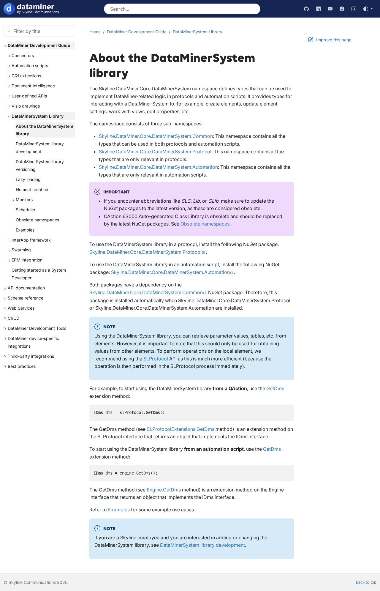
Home (95, 31)
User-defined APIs (29, 95)
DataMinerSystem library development (40, 147)
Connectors (23, 55)
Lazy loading (28, 179)
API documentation (26, 287)
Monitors (24, 199)
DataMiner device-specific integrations (33, 342)
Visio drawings (26, 105)
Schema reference (25, 297)
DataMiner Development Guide (39, 45)
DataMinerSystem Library (38, 116)
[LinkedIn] (318, 9)
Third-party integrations (31, 356)
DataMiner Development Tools (37, 328)
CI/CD (13, 318)
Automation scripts (30, 65)
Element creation (32, 189)
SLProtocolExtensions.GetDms (180, 429)
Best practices (22, 366)
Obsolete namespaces (37, 219)
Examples (25, 229)
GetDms (275, 388)
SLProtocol (155, 359)
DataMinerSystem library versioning (40, 165)
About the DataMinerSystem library (44, 130)
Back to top (366, 582)
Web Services (21, 308)
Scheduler (25, 209)
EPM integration (27, 259)
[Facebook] (342, 9)
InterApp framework (31, 239)
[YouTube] (330, 9)
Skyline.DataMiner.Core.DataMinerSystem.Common (156, 136)
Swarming (21, 249)
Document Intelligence (33, 85)
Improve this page (334, 39)
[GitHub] (306, 9)
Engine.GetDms (164, 490)
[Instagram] (354, 9)
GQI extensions (26, 75)
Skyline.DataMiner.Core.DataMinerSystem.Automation (158, 167)
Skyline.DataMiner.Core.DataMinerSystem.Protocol (155, 152)
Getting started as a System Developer (39, 273)
